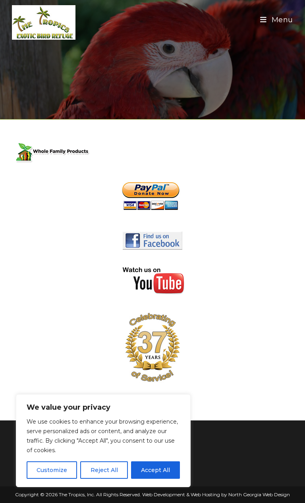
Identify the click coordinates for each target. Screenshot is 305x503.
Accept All (155, 470)
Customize (52, 470)
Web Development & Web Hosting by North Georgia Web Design (216, 494)
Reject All (104, 470)
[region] (103, 440)
